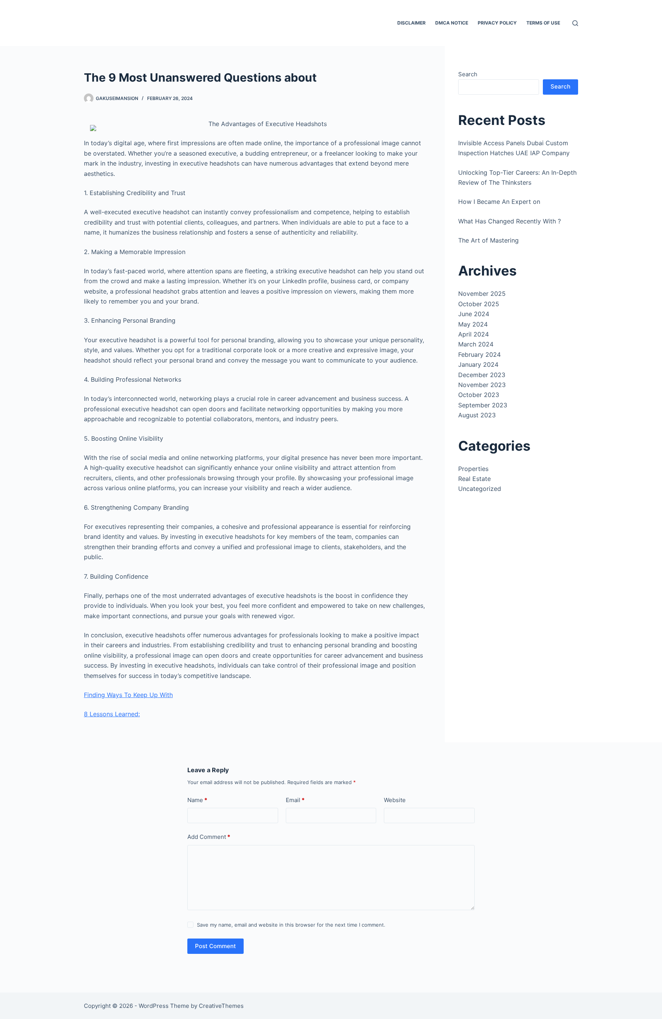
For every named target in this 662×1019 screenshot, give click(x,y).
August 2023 (477, 415)
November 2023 (482, 385)
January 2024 (478, 364)
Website (395, 800)
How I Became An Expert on (499, 201)
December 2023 (481, 375)
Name (197, 800)
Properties (473, 469)
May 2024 (473, 324)
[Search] (575, 23)
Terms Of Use (543, 23)
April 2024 (473, 334)
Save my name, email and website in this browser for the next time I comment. (291, 925)
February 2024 (479, 354)
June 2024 (473, 314)
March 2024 (475, 344)
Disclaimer (411, 23)
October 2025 (478, 304)
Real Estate (474, 478)
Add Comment (208, 836)
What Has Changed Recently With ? (509, 221)
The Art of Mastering (488, 240)
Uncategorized (479, 488)
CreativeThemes (221, 1005)
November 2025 (482, 293)
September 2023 (482, 405)
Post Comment (215, 946)
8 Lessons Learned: (112, 714)
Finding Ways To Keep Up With (128, 695)
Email (295, 800)
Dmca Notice (451, 23)
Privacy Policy (497, 23)
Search (467, 74)
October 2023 (478, 395)
